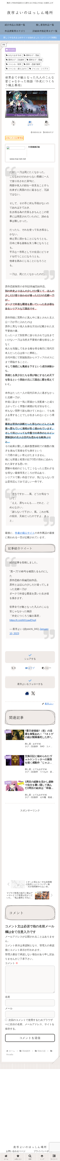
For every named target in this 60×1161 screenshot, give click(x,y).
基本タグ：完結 (32, 55)
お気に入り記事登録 (14, 138)
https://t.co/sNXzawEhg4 (23, 620)
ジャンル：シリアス (40, 69)
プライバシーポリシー (44, 1151)
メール (8, 1008)
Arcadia (11, 50)
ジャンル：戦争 (14, 64)
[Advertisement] (30, 843)
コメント (11, 963)
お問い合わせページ (15, 1151)
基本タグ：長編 (35, 60)
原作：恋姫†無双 (33, 64)
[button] (46, 123)
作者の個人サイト (25, 533)
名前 (7, 997)
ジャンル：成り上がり (17, 69)
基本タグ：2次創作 (16, 60)
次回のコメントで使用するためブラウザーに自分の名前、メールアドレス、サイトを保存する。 (29, 1024)
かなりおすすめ (14, 55)
